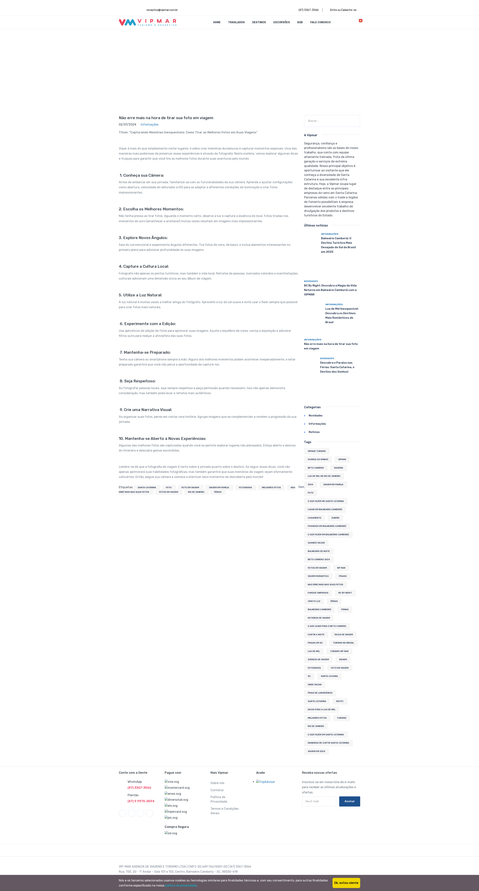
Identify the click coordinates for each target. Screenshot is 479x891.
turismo (341, 718)
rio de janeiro (196, 492)
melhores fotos (271, 487)
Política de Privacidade (218, 799)
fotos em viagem (169, 492)
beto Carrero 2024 (319, 559)
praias (343, 576)
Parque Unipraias (318, 593)
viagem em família (219, 487)
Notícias (314, 432)
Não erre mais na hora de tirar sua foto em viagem (166, 117)
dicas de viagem (344, 634)
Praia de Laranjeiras (320, 693)
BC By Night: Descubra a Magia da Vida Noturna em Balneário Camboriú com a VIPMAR (330, 290)
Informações (329, 234)
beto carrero (316, 468)
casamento (314, 518)
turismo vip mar (339, 651)
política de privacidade (181, 885)
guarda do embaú (318, 459)
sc (309, 676)
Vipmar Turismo (317, 451)
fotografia (246, 487)
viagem (343, 659)
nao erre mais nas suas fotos (325, 584)
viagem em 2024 (316, 751)
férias (218, 492)
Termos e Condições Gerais (224, 811)
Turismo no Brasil (343, 643)
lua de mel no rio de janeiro (324, 476)
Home (217, 22)
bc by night (345, 593)
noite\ (340, 701)
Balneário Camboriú (319, 609)
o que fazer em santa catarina (326, 734)
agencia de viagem (318, 659)
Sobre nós (217, 783)
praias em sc (315, 643)
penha (345, 609)
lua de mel (314, 651)
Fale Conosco (320, 22)
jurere (335, 518)
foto (169, 487)
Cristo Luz (314, 601)
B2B (300, 22)
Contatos (217, 790)
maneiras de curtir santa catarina (328, 743)
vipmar (342, 459)
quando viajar (316, 543)
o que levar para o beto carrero (327, 626)
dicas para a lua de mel (321, 709)
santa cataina (329, 676)
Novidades (311, 281)
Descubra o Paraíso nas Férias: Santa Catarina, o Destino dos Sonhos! (337, 367)
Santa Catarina (147, 487)
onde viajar (315, 684)
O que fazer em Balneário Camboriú (328, 534)
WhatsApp (135, 781)
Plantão (133, 795)
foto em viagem (190, 487)
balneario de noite (319, 551)
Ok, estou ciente (346, 883)
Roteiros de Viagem (319, 618)
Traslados (236, 22)
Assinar (350, 801)
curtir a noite (316, 634)
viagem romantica (318, 576)
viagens (338, 468)
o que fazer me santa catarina (326, 501)
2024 (310, 484)
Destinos (259, 22)
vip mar (341, 568)
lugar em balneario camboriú (325, 509)
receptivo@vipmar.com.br (162, 10)
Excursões (281, 22)
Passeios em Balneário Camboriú (327, 526)
